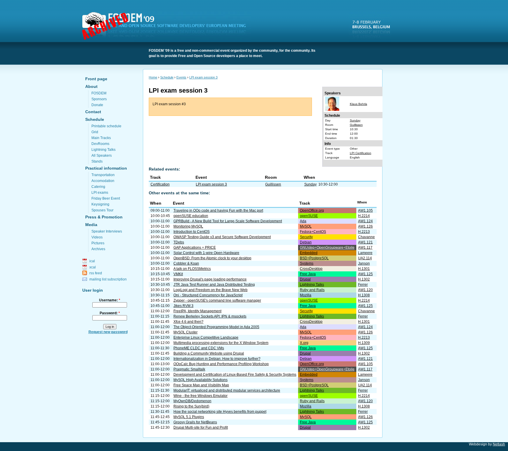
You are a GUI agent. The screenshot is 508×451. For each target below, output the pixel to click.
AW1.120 (365, 290)
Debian (306, 242)
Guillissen (356, 124)
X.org (304, 343)
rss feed (95, 273)
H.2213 (364, 232)
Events (181, 77)
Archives (98, 249)
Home (153, 77)
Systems (306, 263)
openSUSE (309, 216)
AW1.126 (365, 226)
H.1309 (364, 343)
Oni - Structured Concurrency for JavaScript (208, 295)
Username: (109, 300)
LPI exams (99, 193)
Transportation (103, 175)
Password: (110, 313)
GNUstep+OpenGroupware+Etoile (327, 247)
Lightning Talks (103, 150)
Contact (93, 111)
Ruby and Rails (312, 290)
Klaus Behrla (358, 104)
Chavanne (366, 237)
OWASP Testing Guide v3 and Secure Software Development (222, 237)
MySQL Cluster (185, 332)
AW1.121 (365, 242)
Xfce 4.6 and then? (188, 322)
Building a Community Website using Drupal (208, 353)
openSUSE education (190, 216)
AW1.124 (365, 221)
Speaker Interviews (106, 231)
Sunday (355, 120)
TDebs (178, 242)
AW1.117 (365, 247)
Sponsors (99, 99)
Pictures (97, 243)
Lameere (365, 253)
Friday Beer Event (105, 198)
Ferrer (363, 285)
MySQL (306, 226)
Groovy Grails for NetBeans (195, 422)
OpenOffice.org (312, 210)
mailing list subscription (108, 279)
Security (306, 237)
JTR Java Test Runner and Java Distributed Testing (214, 285)
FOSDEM (167, 27)
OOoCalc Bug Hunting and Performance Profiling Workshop (221, 364)
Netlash (499, 444)
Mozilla (305, 295)
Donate (97, 105)
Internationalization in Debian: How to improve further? (216, 359)
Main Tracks (101, 138)
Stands (97, 161)
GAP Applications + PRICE (194, 247)
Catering (98, 187)
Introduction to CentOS (191, 232)
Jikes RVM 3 (183, 306)
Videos (97, 237)
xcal (92, 267)
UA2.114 (365, 258)
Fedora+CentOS (313, 232)
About (91, 86)
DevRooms (100, 144)
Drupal (305, 279)
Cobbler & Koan (186, 263)
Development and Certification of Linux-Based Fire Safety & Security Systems (234, 375)
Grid (94, 132)
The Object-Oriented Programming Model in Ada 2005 (216, 327)
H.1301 (364, 269)
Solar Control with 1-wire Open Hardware (206, 253)
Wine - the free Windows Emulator (200, 396)
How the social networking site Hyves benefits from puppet (219, 412)
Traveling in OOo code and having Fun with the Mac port (218, 210)
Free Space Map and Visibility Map (201, 385)
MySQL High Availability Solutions (200, 380)
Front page (96, 78)
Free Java (308, 274)
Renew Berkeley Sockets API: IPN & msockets (209, 316)
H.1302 (364, 279)
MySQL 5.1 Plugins (188, 417)
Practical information (106, 168)
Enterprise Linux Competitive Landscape (205, 337)
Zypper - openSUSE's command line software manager (217, 300)
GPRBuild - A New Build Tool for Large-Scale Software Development (227, 221)
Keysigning (100, 204)
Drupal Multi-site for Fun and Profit (200, 427)
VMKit (178, 274)
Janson (364, 263)
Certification (160, 184)
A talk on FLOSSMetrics (192, 269)
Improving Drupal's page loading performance (210, 279)
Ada (303, 221)
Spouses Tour (102, 210)
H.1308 (364, 295)
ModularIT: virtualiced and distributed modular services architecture (226, 390)
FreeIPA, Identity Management (197, 311)
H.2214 (364, 216)
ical (92, 261)
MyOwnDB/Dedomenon (192, 401)
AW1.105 (365, 210)
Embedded (308, 253)
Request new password (108, 332)
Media (91, 224)
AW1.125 (365, 274)
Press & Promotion (104, 217)
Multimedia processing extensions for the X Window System (220, 343)
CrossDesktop (311, 269)
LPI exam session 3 (203, 77)
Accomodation (102, 181)
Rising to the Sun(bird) (191, 406)
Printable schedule (106, 126)
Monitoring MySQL (188, 226)
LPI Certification (360, 153)
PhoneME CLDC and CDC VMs (198, 348)
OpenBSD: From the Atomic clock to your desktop (212, 258)
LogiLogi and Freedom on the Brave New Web (210, 290)
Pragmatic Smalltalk (189, 369)
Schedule (94, 119)
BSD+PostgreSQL (314, 258)
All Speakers (101, 155)
